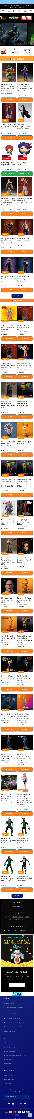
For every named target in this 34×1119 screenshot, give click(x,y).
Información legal (8, 1063)
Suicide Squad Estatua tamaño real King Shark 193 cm (9, 522)
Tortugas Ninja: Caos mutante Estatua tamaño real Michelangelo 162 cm (8, 483)
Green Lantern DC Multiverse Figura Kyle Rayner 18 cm (24, 879)
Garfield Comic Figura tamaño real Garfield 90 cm (8, 638)
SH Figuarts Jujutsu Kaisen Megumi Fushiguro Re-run (23, 279)
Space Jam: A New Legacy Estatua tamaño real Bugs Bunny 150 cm (23, 717)
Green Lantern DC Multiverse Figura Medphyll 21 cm (23, 841)
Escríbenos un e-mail (9, 1003)
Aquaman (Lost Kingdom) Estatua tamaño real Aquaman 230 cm (24, 757)
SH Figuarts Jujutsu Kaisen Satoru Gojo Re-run (8, 279)
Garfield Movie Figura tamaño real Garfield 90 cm (24, 600)
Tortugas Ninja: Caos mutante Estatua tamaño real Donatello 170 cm (24, 639)
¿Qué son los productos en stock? (12, 1027)
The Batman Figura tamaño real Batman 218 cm (24, 678)
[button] (3, 11)
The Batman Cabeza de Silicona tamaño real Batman (24, 560)
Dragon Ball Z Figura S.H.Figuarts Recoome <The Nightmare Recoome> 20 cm (8, 202)
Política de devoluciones (10, 1051)
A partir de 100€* (17, 906)
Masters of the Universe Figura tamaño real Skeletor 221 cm (8, 405)
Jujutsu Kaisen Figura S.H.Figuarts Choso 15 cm (8, 127)
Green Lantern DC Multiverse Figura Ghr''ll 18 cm (7, 879)
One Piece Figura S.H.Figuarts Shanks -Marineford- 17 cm (24, 127)
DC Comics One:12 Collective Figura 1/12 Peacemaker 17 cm (8, 796)
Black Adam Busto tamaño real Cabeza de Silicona (8, 600)
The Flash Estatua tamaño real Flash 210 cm (24, 328)
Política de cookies (8, 1043)
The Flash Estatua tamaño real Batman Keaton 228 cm (8, 366)
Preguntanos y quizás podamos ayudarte (15, 930)
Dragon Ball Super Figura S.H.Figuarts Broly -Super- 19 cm (7, 87)
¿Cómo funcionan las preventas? (12, 1018)
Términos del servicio (9, 1039)
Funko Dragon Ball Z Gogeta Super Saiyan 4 (8, 164)
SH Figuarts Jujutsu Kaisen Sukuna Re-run (24, 240)
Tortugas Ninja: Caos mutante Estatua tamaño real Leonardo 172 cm (24, 483)
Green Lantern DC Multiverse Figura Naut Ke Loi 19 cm (8, 841)
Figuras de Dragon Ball (9, 1079)
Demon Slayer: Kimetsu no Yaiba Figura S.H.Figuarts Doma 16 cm (25, 202)
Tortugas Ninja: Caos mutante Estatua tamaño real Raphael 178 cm (24, 405)
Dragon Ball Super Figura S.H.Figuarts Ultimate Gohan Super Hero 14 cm (24, 88)
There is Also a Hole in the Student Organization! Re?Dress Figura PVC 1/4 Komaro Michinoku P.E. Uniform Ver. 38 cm (24, 799)
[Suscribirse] (28, 1097)
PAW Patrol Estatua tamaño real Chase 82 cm (8, 678)
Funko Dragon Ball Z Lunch (23, 164)
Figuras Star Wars (8, 1075)
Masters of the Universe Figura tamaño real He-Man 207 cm (8, 561)
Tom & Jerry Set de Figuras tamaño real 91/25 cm (8, 328)
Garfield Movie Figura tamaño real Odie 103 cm (24, 444)
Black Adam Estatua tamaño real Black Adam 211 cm (8, 756)
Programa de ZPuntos (9, 1031)
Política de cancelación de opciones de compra (15, 1055)
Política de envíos (8, 1059)
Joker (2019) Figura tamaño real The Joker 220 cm (24, 522)
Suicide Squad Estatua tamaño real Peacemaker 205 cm (8, 444)
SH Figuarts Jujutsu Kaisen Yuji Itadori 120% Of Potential (7, 241)
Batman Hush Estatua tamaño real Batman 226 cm (8, 716)
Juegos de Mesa (8, 1083)
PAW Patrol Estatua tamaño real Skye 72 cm (24, 366)
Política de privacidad (9, 1047)
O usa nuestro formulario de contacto (13, 1007)
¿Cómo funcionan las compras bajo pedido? (15, 1023)
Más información (17, 985)
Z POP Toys (18, 1118)
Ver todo (17, 296)
